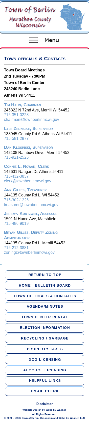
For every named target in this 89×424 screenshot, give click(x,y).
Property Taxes (45, 349)
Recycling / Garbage (44, 338)
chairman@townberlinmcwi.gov (31, 119)
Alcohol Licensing (44, 370)
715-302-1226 (16, 200)
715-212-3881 (16, 248)
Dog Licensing (45, 359)
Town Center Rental (45, 317)
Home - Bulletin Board (45, 285)
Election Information (45, 328)
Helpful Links (45, 380)
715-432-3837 (16, 176)
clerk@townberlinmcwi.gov (27, 181)
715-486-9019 (16, 223)
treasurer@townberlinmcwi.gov (31, 205)
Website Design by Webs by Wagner (44, 409)
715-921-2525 (16, 157)
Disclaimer (44, 404)
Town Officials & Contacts (45, 296)
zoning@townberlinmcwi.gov (29, 252)
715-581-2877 (16, 138)
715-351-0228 (16, 115)
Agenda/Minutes (45, 306)
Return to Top (45, 275)
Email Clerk (45, 391)
